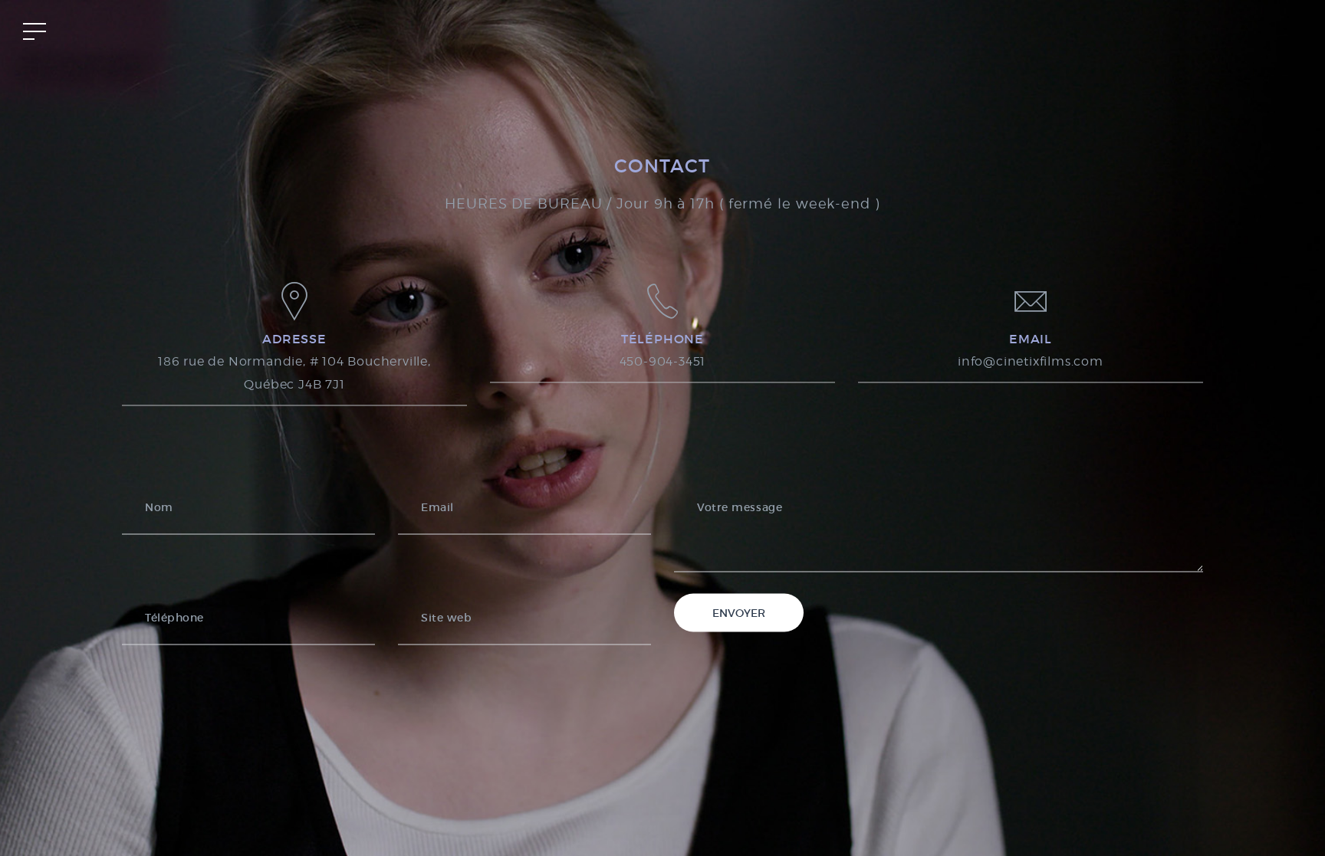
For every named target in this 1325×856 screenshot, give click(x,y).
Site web (446, 617)
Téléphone (174, 617)
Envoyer (738, 612)
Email (437, 506)
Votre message (739, 506)
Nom (159, 506)
